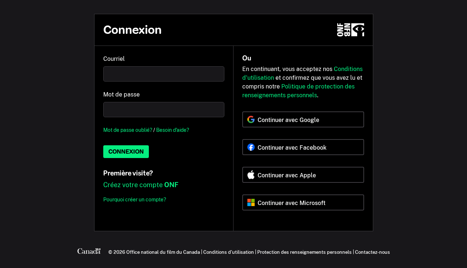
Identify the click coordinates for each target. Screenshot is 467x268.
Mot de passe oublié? (127, 130)
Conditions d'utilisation (228, 252)
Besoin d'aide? (172, 130)
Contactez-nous (372, 252)
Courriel (114, 58)
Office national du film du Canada (163, 252)
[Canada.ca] (89, 252)
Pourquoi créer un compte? (134, 199)
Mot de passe (121, 94)
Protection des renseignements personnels (304, 252)
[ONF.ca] (350, 29)
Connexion (126, 151)
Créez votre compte (140, 185)
